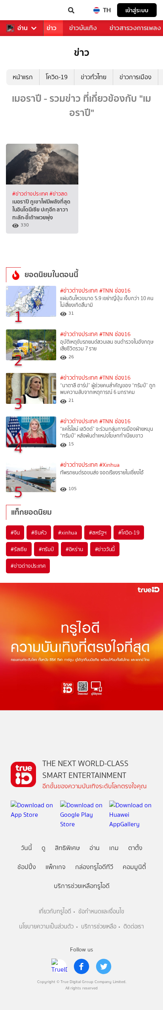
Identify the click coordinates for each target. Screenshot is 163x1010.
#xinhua (67, 532)
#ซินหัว (38, 532)
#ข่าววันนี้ (105, 549)
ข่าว (52, 28)
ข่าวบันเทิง (83, 28)
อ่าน (22, 28)
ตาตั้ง (135, 847)
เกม (114, 847)
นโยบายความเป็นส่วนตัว (46, 927)
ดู (43, 847)
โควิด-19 (57, 77)
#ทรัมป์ (46, 549)
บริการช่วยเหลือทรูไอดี (82, 885)
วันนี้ (26, 847)
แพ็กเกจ (55, 866)
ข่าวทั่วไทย (93, 77)
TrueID (22, 10)
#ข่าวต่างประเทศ (30, 194)
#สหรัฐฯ (97, 532)
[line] (59, 966)
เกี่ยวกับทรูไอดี (55, 911)
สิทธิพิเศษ (67, 847)
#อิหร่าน (74, 549)
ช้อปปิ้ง (26, 866)
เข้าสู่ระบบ (136, 10)
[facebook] (81, 966)
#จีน (15, 532)
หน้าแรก (23, 77)
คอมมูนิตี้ (134, 866)
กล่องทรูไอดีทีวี (94, 866)
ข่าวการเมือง (135, 77)
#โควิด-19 (128, 532)
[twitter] (104, 966)
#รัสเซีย (19, 549)
